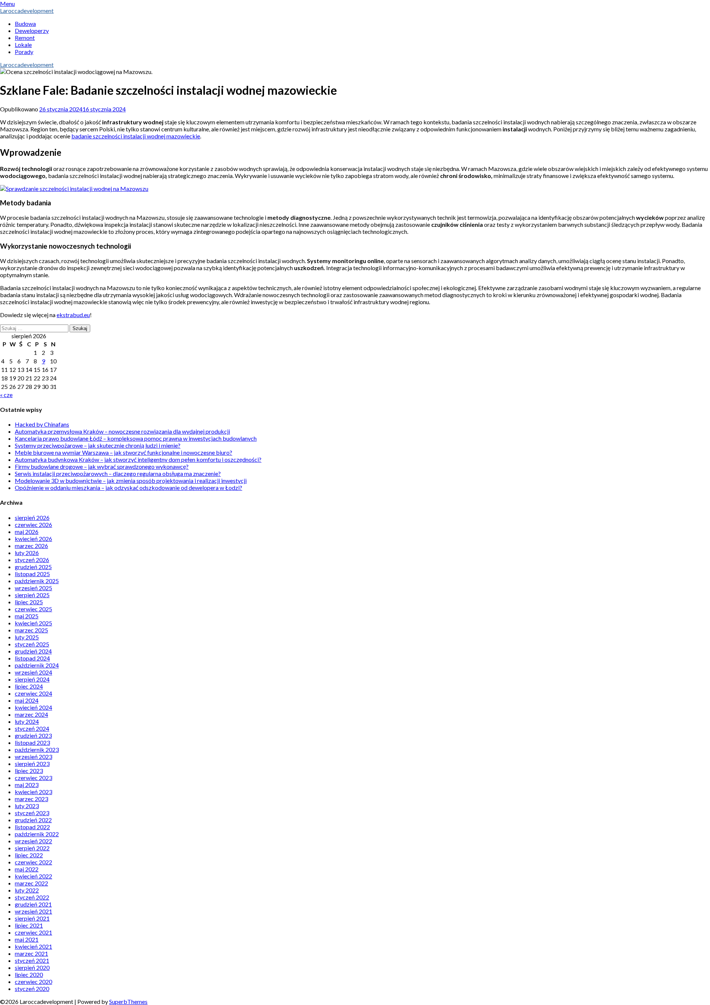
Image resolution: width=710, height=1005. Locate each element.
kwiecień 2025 (33, 622)
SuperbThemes (128, 1001)
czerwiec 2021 (33, 932)
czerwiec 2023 (33, 777)
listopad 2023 (32, 742)
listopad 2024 (32, 658)
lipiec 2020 (29, 974)
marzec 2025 (31, 629)
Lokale (23, 44)
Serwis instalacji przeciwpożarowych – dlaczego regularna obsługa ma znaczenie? (118, 473)
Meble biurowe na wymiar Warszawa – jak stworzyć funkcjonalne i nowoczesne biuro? (123, 452)
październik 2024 (37, 665)
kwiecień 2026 (33, 538)
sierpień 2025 (32, 594)
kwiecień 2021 (33, 946)
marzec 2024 (31, 714)
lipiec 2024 (29, 686)
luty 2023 (27, 805)
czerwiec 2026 (33, 524)
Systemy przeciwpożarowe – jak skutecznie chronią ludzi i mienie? (97, 445)
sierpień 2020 (32, 967)
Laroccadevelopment (27, 10)
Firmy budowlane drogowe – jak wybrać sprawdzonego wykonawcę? (102, 466)
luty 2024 (27, 721)
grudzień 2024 (33, 651)
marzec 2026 (31, 545)
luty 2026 (27, 552)
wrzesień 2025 (33, 587)
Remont (25, 37)
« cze (6, 394)
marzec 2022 (31, 883)
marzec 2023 (31, 798)
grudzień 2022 (33, 819)
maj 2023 (26, 784)
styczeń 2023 (32, 812)
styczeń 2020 (32, 988)
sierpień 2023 (32, 763)
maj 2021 (26, 939)
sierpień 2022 (32, 847)
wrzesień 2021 (33, 911)
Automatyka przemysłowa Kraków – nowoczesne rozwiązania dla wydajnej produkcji (122, 431)
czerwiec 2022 (33, 861)
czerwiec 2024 (33, 693)
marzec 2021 (31, 953)
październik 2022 (37, 833)
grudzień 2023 (33, 735)
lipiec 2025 (29, 601)
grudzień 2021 (33, 904)
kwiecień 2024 (33, 707)
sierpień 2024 (32, 679)
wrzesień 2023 (33, 756)
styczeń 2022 (32, 897)
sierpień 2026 (32, 517)
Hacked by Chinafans (42, 424)
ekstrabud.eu (73, 314)
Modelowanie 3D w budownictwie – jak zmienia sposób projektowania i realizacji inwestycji (131, 480)
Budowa (25, 23)
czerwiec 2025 (33, 608)
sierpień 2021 (32, 918)
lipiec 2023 (29, 770)
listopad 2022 (32, 826)
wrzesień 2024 (33, 672)
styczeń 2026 (32, 559)
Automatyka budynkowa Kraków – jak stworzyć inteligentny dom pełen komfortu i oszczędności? (138, 459)
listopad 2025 (32, 573)
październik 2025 (37, 580)
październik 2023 (37, 749)
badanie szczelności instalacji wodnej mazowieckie (135, 136)
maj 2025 (26, 615)
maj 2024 (26, 700)
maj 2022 (26, 869)
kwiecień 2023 (33, 791)
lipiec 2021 (29, 925)
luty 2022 (27, 890)
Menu (7, 3)
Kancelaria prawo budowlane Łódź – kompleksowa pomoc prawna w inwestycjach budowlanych (136, 438)
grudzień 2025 (33, 566)
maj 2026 (26, 531)
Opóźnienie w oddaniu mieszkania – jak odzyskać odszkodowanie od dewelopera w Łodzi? (128, 487)
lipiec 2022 (29, 854)
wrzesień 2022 (33, 840)
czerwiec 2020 (33, 981)
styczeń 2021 (32, 960)
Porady (24, 51)
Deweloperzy (32, 30)
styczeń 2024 (32, 728)
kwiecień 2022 (33, 876)
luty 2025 (27, 637)
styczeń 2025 (32, 644)
